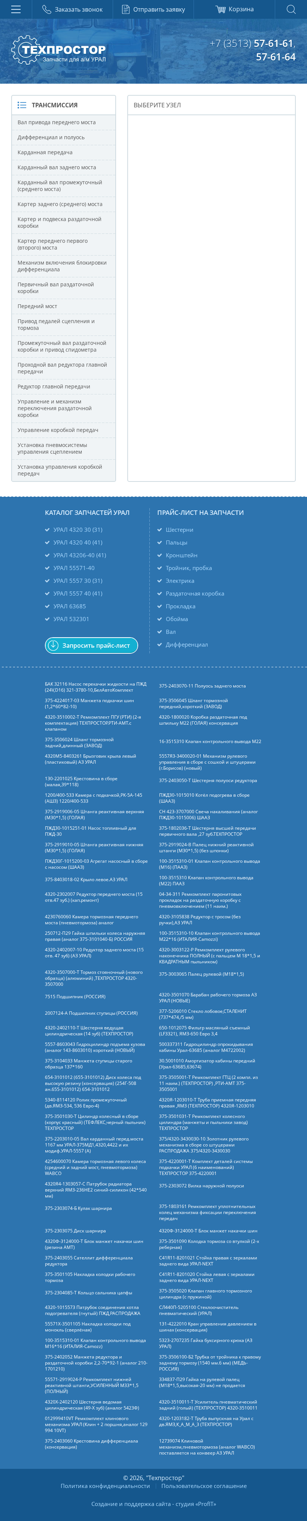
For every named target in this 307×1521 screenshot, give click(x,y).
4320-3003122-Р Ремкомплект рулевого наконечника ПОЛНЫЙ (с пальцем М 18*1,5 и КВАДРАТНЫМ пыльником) (209, 956)
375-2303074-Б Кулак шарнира (78, 1208)
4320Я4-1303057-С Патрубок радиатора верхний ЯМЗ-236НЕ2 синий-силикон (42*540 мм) (96, 1190)
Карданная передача (45, 152)
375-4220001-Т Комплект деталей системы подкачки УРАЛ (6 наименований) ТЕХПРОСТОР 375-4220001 (206, 1167)
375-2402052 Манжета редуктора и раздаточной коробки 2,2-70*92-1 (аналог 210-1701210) (96, 1363)
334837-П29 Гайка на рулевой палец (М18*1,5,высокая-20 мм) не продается (202, 1383)
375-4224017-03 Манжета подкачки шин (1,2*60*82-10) (89, 704)
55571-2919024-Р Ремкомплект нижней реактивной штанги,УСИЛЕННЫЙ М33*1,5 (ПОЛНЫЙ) (92, 1386)
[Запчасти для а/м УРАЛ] (58, 50)
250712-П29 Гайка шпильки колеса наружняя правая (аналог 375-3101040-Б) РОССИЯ (95, 936)
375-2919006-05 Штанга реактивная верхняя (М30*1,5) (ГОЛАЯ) (94, 815)
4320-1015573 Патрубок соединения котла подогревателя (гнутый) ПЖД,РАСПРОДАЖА (92, 1310)
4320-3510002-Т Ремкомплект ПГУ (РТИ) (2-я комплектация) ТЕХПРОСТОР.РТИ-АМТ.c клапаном (93, 723)
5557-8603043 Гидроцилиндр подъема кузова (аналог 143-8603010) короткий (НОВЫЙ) (95, 1047)
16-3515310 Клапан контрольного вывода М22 (210, 742)
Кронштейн (182, 555)
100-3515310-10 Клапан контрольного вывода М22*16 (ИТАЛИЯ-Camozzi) (209, 936)
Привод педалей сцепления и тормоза (56, 324)
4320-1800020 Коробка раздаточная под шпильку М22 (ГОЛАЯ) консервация (203, 720)
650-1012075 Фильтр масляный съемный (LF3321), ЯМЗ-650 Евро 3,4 (204, 1031)
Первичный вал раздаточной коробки (56, 288)
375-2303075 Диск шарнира (75, 1231)
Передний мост (37, 306)
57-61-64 (276, 56)
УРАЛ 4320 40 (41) (78, 542)
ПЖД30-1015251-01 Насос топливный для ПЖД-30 (90, 831)
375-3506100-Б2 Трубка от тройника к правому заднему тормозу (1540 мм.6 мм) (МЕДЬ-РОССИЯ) (210, 1363)
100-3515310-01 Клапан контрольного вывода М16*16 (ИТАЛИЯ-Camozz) (95, 1343)
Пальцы (177, 542)
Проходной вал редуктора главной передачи (62, 368)
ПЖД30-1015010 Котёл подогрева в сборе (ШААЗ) (204, 798)
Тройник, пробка (189, 568)
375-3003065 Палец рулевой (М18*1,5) (201, 974)
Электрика (180, 580)
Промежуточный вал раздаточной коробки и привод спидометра (62, 346)
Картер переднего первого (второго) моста (53, 244)
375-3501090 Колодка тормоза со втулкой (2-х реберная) (209, 1244)
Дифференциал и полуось (51, 137)
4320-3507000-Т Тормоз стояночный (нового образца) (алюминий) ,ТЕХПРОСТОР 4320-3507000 (94, 978)
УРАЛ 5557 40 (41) (78, 593)
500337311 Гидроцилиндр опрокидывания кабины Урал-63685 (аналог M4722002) (206, 1047)
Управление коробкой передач (58, 429)
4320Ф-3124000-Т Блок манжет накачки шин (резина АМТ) (94, 1244)
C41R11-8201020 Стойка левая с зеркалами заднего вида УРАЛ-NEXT (207, 1277)
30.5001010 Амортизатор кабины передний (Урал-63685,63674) (207, 1064)
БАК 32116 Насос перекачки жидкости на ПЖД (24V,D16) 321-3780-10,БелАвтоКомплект (95, 687)
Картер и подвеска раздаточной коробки (59, 222)
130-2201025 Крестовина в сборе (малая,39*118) (81, 782)
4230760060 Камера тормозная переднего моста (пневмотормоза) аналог (91, 920)
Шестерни (180, 529)
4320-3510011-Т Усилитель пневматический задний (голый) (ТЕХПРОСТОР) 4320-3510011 (208, 1405)
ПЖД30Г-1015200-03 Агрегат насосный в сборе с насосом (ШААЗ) (96, 864)
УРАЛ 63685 (70, 606)
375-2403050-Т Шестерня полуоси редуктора (208, 781)
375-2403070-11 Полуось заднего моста (202, 686)
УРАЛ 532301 (71, 619)
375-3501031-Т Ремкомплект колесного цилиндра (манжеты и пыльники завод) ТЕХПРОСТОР (203, 1122)
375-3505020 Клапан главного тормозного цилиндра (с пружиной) (205, 1294)
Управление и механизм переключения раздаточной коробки (55, 408)
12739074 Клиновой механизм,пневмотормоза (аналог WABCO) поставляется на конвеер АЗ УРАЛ (207, 1447)
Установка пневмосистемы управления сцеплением (52, 448)
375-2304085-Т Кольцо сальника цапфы (88, 1293)
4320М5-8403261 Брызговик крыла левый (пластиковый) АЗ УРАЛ (90, 759)
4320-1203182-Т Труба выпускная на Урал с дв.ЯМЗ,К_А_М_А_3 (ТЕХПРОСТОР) (206, 1422)
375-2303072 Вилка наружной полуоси (201, 1186)
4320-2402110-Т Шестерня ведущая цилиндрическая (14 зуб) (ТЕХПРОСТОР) (89, 1031)
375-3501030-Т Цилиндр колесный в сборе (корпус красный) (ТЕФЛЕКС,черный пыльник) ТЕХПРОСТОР (95, 1122)
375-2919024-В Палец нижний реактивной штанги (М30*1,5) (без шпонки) (206, 848)
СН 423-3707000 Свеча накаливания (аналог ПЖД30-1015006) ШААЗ (208, 815)
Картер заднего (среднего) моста (60, 204)
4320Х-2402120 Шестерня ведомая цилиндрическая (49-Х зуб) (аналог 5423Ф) (92, 1405)
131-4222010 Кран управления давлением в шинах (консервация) (207, 1327)
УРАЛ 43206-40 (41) (80, 555)
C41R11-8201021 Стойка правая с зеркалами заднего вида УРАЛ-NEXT (208, 1261)
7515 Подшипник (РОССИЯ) (75, 997)
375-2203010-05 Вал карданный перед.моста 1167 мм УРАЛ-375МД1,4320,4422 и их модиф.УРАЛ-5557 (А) (94, 1145)
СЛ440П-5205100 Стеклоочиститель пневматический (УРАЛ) (198, 1310)
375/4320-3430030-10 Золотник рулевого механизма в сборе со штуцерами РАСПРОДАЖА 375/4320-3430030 (204, 1145)
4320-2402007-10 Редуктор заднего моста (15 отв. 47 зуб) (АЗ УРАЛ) (94, 953)
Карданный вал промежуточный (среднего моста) (60, 186)
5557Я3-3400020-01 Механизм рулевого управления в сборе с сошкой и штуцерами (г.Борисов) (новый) (207, 762)
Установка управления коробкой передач (60, 470)
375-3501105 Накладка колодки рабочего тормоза (90, 1277)
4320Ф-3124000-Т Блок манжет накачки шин (208, 1231)
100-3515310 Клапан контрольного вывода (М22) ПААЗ (206, 881)
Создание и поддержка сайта (131, 1503)
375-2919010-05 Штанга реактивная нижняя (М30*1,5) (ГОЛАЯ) (94, 848)
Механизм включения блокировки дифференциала (62, 266)
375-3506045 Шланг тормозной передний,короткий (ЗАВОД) (193, 704)
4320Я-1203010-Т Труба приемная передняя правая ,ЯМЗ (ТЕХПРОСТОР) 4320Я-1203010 (207, 1103)
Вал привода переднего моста (57, 122)
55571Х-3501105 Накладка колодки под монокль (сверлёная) (88, 1327)
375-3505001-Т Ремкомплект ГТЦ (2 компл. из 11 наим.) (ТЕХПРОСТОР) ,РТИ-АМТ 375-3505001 (208, 1083)
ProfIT (205, 1503)
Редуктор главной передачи (54, 386)
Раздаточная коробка (195, 593)
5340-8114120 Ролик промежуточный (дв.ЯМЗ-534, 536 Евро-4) (86, 1103)
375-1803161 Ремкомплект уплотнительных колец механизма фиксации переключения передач (207, 1213)
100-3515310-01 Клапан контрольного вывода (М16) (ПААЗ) (209, 864)
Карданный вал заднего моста (57, 167)
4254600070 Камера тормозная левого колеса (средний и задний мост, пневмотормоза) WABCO (95, 1167)
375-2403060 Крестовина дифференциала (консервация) (91, 1444)
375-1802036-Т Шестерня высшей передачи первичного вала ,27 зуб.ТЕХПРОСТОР (207, 831)
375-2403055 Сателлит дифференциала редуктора (89, 1261)
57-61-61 (274, 43)
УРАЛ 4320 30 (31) (78, 529)
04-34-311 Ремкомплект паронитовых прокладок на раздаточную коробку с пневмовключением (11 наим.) (200, 900)
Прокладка (180, 606)
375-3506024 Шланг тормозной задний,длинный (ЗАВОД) (79, 743)
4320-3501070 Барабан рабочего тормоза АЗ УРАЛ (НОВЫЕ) (208, 998)
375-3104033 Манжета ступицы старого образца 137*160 (88, 1064)
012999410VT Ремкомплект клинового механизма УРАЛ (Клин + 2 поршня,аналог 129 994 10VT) (96, 1425)
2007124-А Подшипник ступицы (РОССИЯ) (91, 1013)
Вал (171, 631)
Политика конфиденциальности (105, 1485)
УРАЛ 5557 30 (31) (78, 580)
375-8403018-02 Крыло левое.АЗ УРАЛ (86, 880)
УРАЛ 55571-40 (74, 568)
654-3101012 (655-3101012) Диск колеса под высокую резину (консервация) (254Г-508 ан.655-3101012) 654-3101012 (93, 1083)
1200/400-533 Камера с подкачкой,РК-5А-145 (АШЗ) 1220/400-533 (93, 798)
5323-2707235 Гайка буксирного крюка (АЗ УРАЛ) (205, 1343)
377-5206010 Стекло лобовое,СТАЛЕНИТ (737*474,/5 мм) (203, 1014)
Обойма (177, 619)
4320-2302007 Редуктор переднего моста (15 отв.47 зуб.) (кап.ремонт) (94, 897)
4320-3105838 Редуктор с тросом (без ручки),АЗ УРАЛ (200, 920)
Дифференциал (187, 644)
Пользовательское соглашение (204, 1485)
